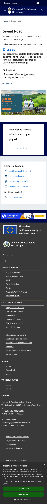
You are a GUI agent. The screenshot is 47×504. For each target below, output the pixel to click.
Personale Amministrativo (16, 291)
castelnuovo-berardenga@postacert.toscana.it (15, 421)
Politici (8, 287)
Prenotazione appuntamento (17, 436)
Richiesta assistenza (14, 448)
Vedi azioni (6, 83)
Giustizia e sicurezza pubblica (17, 338)
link (10, 484)
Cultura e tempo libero (15, 311)
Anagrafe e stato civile (15, 307)
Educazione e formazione (16, 334)
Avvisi (8, 373)
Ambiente (9, 346)
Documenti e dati (13, 295)
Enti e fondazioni (12, 284)
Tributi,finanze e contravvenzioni (19, 342)
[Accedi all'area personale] (37, 3)
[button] (23, 499)
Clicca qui (9, 49)
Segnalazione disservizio (15, 440)
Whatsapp (31, 74)
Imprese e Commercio (14, 319)
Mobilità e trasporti (13, 327)
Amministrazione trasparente (18, 460)
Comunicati (10, 370)
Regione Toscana (10, 2)
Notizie (8, 366)
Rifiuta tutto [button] (23, 494)
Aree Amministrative (14, 276)
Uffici (8, 280)
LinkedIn (21, 77)
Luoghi (8, 384)
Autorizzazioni (11, 354)
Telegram (10, 77)
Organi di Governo (13, 272)
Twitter (20, 74)
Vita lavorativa (11, 315)
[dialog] (23, 483)
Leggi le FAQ (11, 444)
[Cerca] (41, 10)
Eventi (8, 388)
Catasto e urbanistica (14, 323)
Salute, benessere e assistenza (18, 350)
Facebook (9, 74)
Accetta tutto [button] (23, 489)
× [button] (44, 464)
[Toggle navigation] (4, 10)
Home (5, 20)
